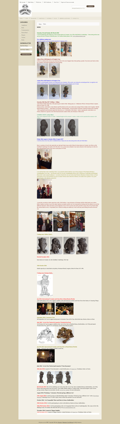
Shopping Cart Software (68, 422)
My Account (22, 2)
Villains (23, 37)
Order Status (31, 2)
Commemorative (25, 30)
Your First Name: (24, 46)
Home (40, 24)
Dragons (23, 35)
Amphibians (24, 25)
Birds (23, 27)
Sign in (62, 2)
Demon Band (24, 32)
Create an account (70, 2)
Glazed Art (74, 412)
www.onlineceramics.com (79, 36)
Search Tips (82, 8)
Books (23, 40)
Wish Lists (38, 2)
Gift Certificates (47, 2)
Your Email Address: (25, 49)
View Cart (56, 2)
